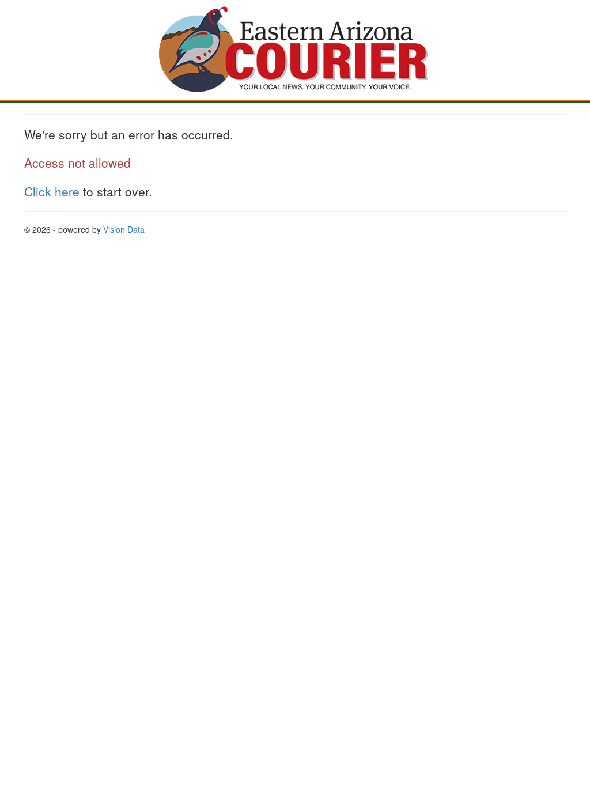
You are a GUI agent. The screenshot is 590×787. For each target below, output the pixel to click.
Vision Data (124, 229)
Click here (52, 191)
